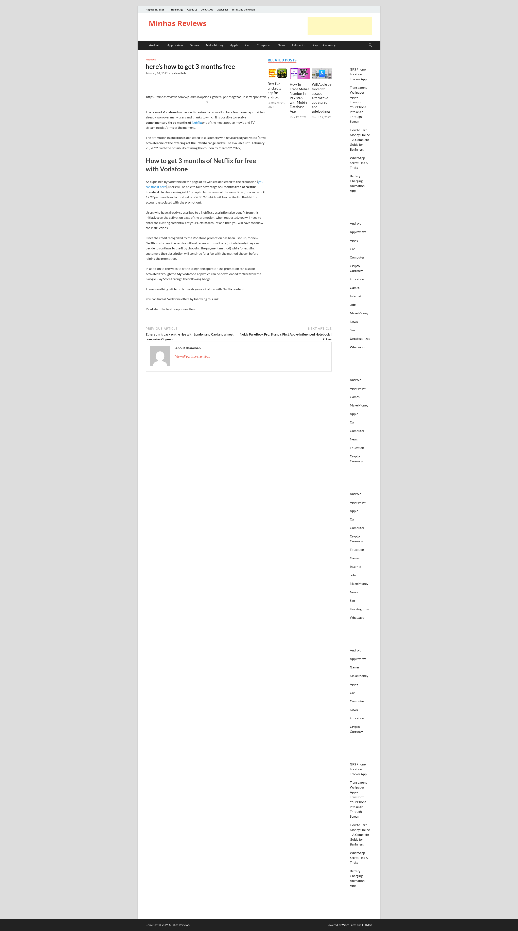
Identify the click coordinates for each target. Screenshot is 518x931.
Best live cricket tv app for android (274, 90)
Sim (352, 330)
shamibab (180, 73)
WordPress (349, 925)
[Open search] (370, 45)
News (281, 45)
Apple (234, 45)
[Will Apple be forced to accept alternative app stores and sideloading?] (322, 74)
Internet (355, 296)
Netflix (197, 122)
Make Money (214, 45)
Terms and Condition (243, 9)
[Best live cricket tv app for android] (278, 74)
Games (194, 45)
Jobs (353, 304)
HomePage (177, 9)
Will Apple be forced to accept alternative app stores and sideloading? (321, 97)
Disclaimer (222, 9)
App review (175, 45)
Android (154, 45)
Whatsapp (357, 347)
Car (247, 45)
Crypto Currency (324, 45)
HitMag (367, 925)
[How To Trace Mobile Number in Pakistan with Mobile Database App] (300, 74)
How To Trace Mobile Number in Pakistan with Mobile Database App (299, 97)
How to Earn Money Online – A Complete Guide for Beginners (360, 139)
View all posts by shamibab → (194, 356)
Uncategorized (360, 338)
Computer (264, 45)
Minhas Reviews (178, 23)
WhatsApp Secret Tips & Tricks (359, 162)
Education (299, 45)
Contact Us (207, 9)
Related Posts (282, 60)
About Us (192, 9)
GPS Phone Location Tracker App (358, 74)
